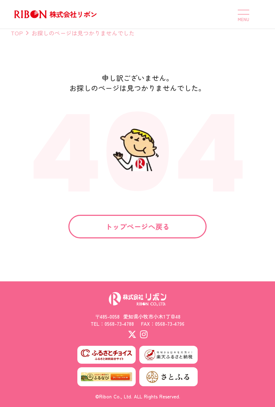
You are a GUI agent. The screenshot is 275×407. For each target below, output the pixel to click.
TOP (17, 33)
